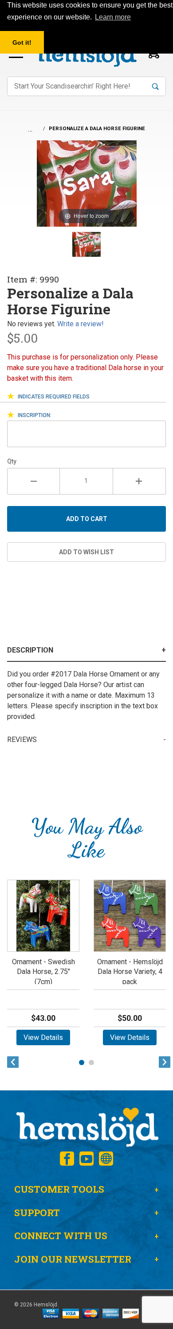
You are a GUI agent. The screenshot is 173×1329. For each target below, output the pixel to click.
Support (37, 1212)
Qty (11, 461)
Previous (10, 1062)
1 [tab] (81, 1062)
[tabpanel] (43, 966)
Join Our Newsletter (72, 1259)
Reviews (22, 739)
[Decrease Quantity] (33, 481)
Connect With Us (60, 1235)
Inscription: (34, 415)
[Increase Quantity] (139, 481)
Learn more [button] (113, 17)
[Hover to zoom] (87, 183)
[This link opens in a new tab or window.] (67, 1158)
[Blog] (106, 1158)
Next (162, 1062)
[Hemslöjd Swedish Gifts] (86, 1126)
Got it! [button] (21, 42)
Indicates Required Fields (54, 397)
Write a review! (80, 324)
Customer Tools (59, 1189)
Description (30, 650)
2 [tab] (91, 1062)
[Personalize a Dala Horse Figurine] (86, 244)
